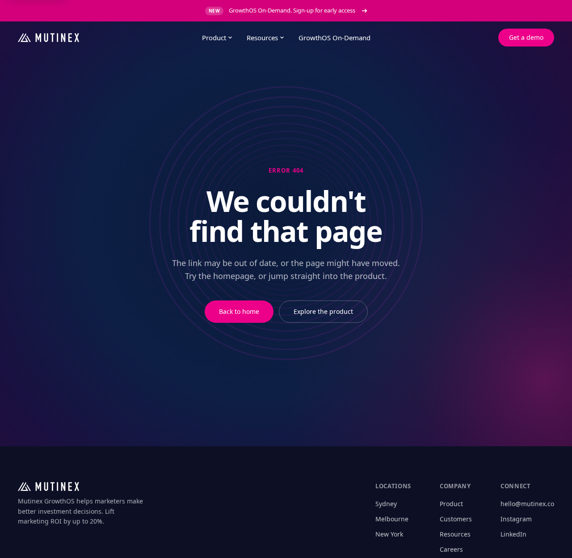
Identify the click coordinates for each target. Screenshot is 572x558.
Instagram (516, 519)
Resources (262, 37)
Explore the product (323, 311)
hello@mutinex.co (527, 503)
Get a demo (526, 37)
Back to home (239, 311)
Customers (456, 519)
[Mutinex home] (103, 37)
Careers (451, 549)
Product (214, 37)
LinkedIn (513, 534)
